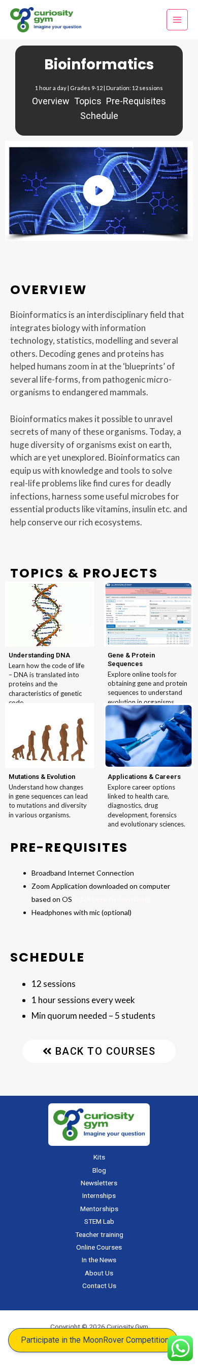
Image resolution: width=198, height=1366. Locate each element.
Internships (99, 1195)
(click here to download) (112, 899)
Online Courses (99, 1247)
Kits (99, 1157)
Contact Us (99, 1285)
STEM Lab (99, 1221)
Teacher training (99, 1234)
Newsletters (99, 1183)
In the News (99, 1260)
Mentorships (99, 1209)
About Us (99, 1273)
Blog (99, 1170)
